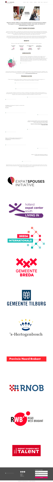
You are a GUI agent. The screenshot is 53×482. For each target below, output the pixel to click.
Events (42, 2)
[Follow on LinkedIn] (22, 472)
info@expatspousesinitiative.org (31, 73)
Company (31, 2)
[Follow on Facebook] (24, 472)
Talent (27, 2)
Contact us (44, 2)
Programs (35, 2)
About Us (24, 2)
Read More (7, 107)
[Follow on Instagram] (21, 472)
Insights (39, 2)
